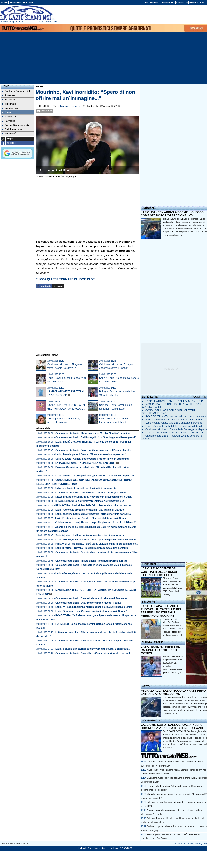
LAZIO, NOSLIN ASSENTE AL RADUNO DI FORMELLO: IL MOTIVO (160, 650)
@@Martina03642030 (108, 106)
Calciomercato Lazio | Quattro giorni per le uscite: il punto (88, 602)
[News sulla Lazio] (27, 12)
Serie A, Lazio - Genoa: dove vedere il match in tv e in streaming (92, 458)
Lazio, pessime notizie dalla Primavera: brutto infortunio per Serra (93, 514)
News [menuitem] (8, 112)
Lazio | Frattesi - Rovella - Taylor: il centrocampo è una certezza (91, 548)
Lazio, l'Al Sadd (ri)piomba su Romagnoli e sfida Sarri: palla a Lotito (93, 607)
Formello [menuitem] (10, 120)
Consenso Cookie (184, 843)
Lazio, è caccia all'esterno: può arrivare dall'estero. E (174, 432)
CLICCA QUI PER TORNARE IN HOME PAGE (65, 279)
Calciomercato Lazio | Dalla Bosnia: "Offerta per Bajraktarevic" (91, 492)
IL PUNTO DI (149, 564)
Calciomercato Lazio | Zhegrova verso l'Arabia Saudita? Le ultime (92, 433)
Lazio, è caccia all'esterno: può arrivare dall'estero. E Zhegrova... (92, 648)
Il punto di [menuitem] (10, 116)
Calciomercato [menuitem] (13, 129)
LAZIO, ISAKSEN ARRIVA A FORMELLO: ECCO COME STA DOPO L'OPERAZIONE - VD (172, 214)
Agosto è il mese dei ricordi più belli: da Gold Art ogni (174, 419)
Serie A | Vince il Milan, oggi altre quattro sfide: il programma (90, 535)
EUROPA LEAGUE (152, 642)
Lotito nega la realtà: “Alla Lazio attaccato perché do (173, 422)
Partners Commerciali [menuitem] (17, 91)
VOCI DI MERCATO (152, 720)
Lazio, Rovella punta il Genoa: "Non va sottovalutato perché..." (91, 454)
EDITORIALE (149, 208)
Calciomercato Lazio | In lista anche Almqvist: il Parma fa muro (91, 560)
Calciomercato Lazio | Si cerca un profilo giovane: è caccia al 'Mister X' (95, 522)
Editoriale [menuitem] (10, 103)
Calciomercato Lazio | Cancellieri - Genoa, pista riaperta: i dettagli (92, 653)
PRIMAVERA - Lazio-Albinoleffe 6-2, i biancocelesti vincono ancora (93, 505)
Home (5, 86)
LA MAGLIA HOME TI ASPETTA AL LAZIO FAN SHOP (85, 463)
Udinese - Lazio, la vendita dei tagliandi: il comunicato (85, 488)
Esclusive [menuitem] (10, 99)
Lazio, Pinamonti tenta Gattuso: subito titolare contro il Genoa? (91, 611)
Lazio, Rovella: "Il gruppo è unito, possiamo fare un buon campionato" (95, 475)
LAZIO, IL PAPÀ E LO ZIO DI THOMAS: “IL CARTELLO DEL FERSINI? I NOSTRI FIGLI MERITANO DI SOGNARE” (161, 610)
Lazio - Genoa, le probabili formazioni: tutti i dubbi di (173, 426)
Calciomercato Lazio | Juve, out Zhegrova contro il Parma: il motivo (93, 450)
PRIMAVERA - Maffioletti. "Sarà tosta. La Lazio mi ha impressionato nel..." (97, 543)
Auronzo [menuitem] (10, 95)
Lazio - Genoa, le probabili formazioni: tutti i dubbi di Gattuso (89, 509)
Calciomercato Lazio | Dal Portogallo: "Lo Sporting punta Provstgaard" (95, 437)
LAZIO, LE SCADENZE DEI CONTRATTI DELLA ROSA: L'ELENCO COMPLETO (159, 572)
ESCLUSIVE (148, 601)
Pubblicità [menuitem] (10, 133)
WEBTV (146, 686)
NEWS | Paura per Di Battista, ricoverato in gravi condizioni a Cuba (93, 496)
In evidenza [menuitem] (11, 108)
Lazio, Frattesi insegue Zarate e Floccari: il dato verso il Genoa (91, 518)
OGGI (196, 396)
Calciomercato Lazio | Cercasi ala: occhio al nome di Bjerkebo (91, 598)
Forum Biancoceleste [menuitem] (17, 125)
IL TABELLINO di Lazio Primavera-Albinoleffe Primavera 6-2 (89, 501)
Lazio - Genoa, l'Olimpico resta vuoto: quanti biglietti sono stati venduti (95, 539)
